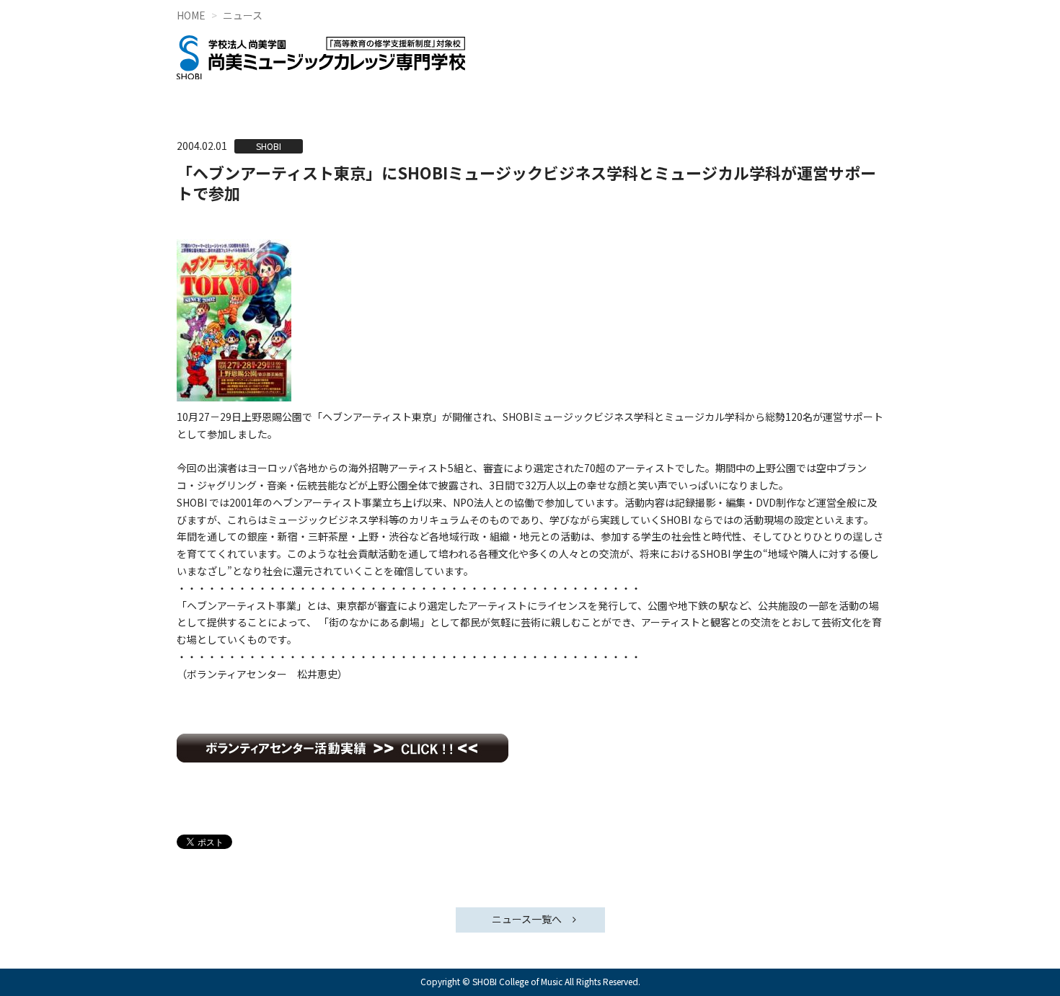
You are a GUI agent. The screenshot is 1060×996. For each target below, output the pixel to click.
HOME (191, 15)
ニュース (242, 15)
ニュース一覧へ (527, 919)
